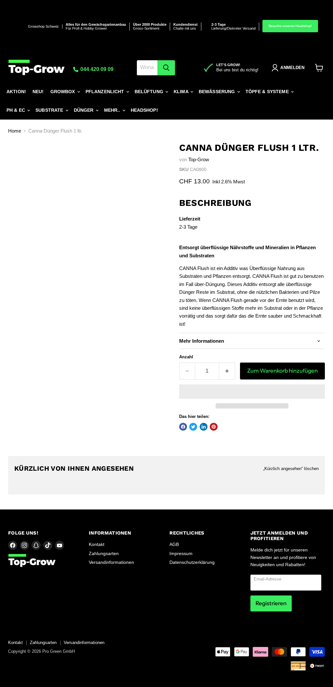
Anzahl (186, 356)
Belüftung (150, 91)
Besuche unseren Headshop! (290, 26)
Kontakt (96, 544)
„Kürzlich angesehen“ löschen (291, 468)
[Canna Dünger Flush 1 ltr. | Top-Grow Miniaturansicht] (17, 158)
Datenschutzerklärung (192, 562)
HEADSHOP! (144, 110)
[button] (252, 391)
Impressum (181, 553)
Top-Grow (198, 159)
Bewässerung (217, 91)
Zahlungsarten (104, 553)
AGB (174, 544)
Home (14, 131)
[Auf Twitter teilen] (193, 427)
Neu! (38, 91)
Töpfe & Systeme (268, 91)
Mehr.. (113, 110)
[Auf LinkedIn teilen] (203, 427)
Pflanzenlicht (106, 91)
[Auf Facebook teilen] (183, 427)
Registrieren (271, 603)
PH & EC (16, 110)
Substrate (49, 110)
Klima (182, 91)
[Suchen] (166, 67)
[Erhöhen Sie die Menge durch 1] (227, 371)
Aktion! (16, 91)
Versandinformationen (111, 562)
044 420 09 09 (96, 69)
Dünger (84, 110)
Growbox (63, 91)
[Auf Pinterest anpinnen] (214, 427)
